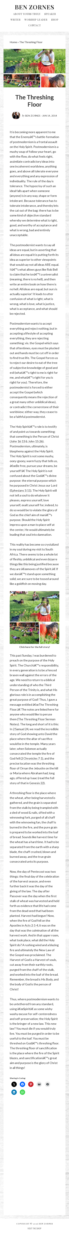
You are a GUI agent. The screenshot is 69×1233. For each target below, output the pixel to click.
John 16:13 (18, 441)
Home (13, 42)
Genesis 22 (36, 783)
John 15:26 (35, 441)
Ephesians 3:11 (20, 490)
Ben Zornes (34, 7)
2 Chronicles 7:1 (31, 758)
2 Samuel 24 (20, 729)
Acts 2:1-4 (31, 925)
